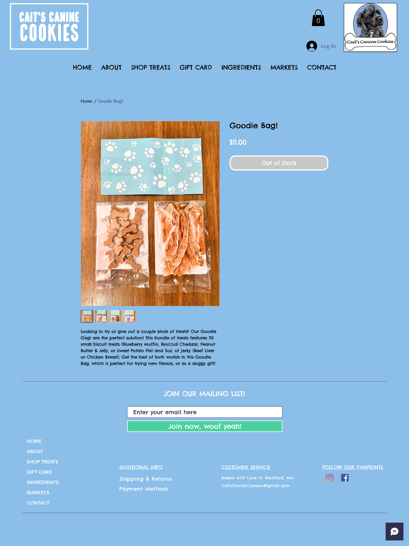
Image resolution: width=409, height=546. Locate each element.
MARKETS (38, 492)
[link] (318, 17)
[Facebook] (345, 477)
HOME (34, 441)
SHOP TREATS (42, 462)
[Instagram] (329, 477)
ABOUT (35, 451)
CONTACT (38, 503)
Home (86, 101)
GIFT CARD (39, 472)
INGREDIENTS (43, 482)
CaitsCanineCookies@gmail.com (255, 485)
